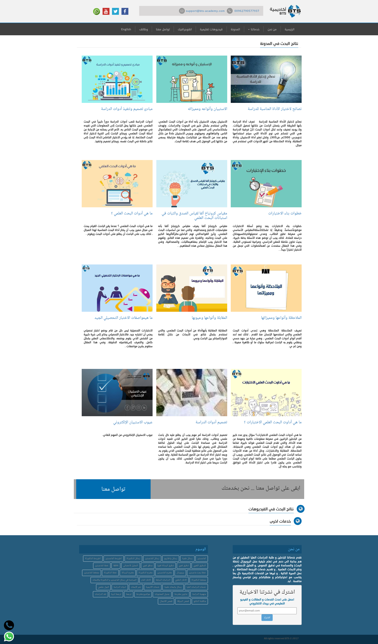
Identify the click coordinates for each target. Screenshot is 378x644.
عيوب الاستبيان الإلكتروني (132, 422)
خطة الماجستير (101, 566)
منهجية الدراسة (199, 594)
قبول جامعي (103, 587)
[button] (113, 489)
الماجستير (201, 559)
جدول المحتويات (162, 594)
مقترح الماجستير (164, 573)
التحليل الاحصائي (130, 566)
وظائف (143, 29)
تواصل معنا (163, 29)
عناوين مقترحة (180, 594)
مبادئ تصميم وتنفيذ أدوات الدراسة (127, 109)
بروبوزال (180, 573)
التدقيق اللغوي (200, 566)
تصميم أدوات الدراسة (211, 422)
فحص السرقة (183, 601)
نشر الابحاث (136, 587)
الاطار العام (146, 580)
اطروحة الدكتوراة (93, 559)
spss (115, 566)
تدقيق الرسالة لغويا (165, 566)
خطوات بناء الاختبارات (284, 213)
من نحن (272, 29)
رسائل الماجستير (152, 559)
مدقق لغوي (147, 566)
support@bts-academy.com (205, 11)
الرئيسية (289, 29)
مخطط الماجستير (91, 573)
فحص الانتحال (166, 601)
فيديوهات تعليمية (211, 29)
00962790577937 (246, 11)
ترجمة (128, 594)
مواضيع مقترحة (143, 594)
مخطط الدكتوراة (199, 580)
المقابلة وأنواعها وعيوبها (208, 318)
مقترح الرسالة (128, 573)
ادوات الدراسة (120, 587)
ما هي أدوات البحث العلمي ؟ (131, 213)
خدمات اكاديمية (152, 587)
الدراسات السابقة (163, 580)
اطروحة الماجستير (114, 559)
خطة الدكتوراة (110, 573)
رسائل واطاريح (170, 559)
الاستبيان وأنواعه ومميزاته (206, 109)
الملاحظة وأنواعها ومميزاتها (281, 318)
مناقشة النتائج (200, 601)
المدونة (235, 29)
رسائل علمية (187, 559)
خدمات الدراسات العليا (196, 587)
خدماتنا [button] (254, 29)
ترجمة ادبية (116, 594)
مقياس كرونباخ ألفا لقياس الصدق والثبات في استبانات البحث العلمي (194, 215)
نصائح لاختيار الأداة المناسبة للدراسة (275, 109)
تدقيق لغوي (184, 566)
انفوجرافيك (185, 29)
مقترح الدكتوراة (145, 573)
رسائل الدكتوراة (133, 559)
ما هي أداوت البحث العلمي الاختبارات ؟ (273, 422)
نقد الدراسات (100, 594)
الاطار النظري (181, 580)
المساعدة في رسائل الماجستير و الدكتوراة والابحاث (114, 580)
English (126, 29)
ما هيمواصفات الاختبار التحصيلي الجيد (123, 318)
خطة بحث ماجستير (197, 573)
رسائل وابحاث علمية (173, 587)
